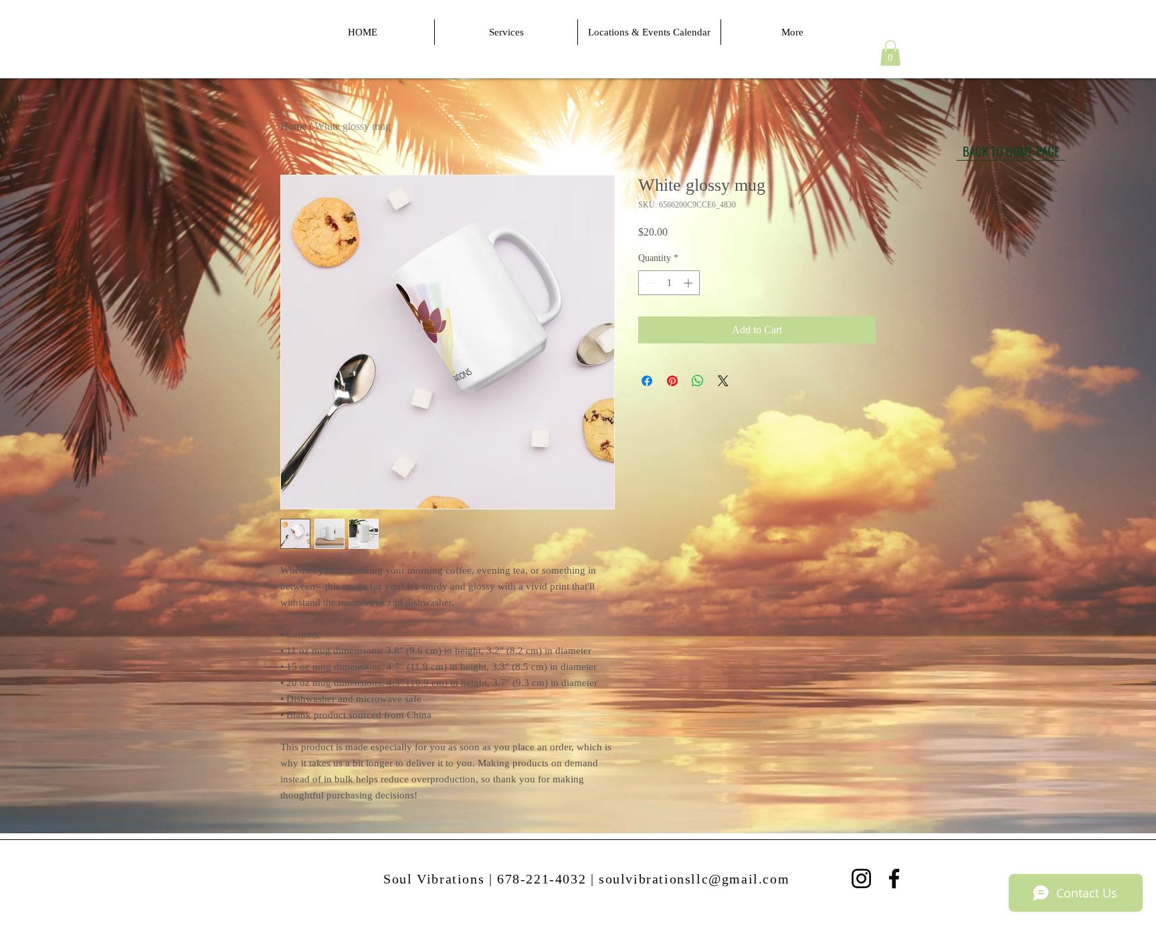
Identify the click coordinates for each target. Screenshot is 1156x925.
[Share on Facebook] (647, 381)
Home (293, 126)
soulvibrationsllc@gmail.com (694, 878)
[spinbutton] (669, 283)
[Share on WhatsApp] (698, 381)
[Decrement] (648, 283)
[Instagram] (861, 878)
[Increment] (689, 283)
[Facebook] (894, 878)
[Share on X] (723, 381)
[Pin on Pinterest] (672, 381)
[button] (890, 53)
